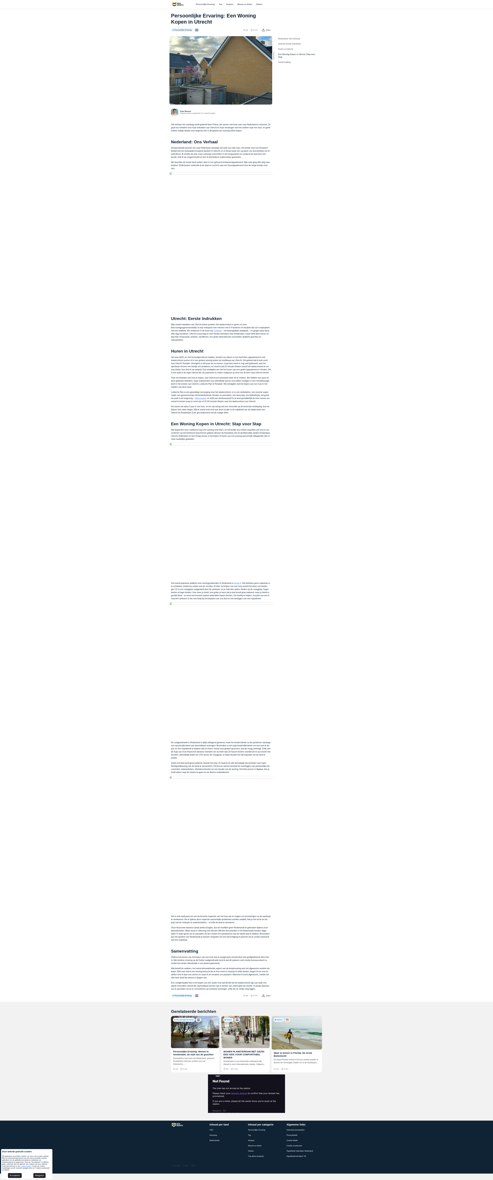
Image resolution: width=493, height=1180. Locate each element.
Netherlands (214, 1140)
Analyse (229, 4)
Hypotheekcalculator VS (296, 1156)
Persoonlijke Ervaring (205, 4)
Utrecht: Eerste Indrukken (289, 44)
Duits (193, 1165)
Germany (213, 1135)
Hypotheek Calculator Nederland (300, 1151)
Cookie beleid (26, 1166)
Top (220, 4)
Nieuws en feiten (244, 4)
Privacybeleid (292, 1135)
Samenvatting (284, 62)
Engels (186, 1165)
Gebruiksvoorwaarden (296, 1130)
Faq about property (256, 1156)
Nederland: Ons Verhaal (289, 39)
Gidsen (259, 4)
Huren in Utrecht (285, 49)
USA (211, 1130)
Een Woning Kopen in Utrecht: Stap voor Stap (296, 55)
